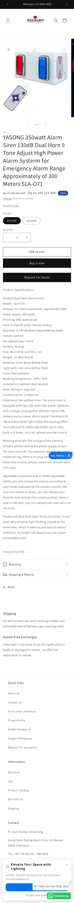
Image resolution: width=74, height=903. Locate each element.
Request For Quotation (22, 747)
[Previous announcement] (7, 4)
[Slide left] (28, 124)
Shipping (7, 198)
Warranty (14, 772)
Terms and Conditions (22, 711)
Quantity (8, 229)
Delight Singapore (19, 729)
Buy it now (37, 263)
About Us (14, 693)
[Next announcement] (66, 4)
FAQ (10, 781)
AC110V (12, 220)
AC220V (32, 220)
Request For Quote (37, 277)
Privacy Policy (16, 720)
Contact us (15, 702)
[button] (8, 20)
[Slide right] (45, 124)
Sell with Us (15, 799)
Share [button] (11, 587)
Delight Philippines (20, 738)
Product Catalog (18, 790)
